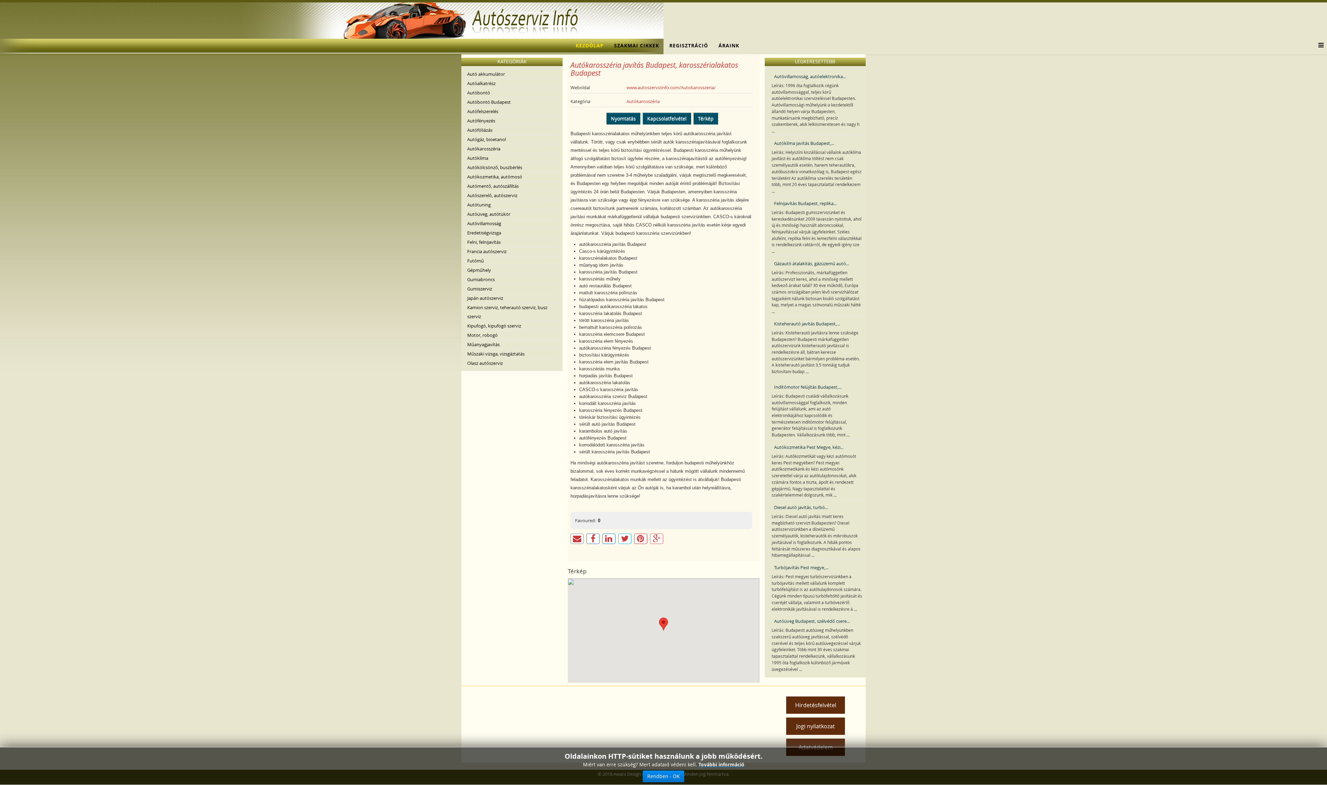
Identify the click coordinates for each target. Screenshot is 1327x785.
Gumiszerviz (479, 289)
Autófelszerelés (482, 111)
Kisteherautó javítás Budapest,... (807, 324)
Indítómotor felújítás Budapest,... (807, 387)
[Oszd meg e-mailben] (577, 539)
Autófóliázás (479, 130)
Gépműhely (479, 270)
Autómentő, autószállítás (493, 186)
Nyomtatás (623, 118)
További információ (721, 764)
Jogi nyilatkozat (815, 726)
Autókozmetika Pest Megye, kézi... (809, 447)
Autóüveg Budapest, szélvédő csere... (812, 621)
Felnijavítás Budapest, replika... (805, 203)
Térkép (706, 118)
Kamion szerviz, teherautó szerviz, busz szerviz (507, 312)
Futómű (475, 261)
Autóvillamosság (484, 223)
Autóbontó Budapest (489, 102)
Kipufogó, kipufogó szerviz (494, 326)
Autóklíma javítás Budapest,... (804, 143)
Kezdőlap (590, 45)
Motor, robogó (482, 335)
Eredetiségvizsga (484, 233)
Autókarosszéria (483, 149)
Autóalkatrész (481, 83)
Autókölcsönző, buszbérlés (494, 167)
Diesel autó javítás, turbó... (801, 507)
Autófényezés (481, 121)
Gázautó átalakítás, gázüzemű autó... (811, 263)
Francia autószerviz (487, 251)
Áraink (728, 45)
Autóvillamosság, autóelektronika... (810, 76)
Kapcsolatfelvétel (667, 118)
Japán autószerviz (485, 298)
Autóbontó (478, 93)
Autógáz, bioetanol (486, 139)
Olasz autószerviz (485, 363)
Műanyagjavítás (483, 344)
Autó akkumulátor (486, 74)
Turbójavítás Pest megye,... (801, 567)
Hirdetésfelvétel (815, 705)
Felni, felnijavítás (484, 242)
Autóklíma (477, 158)
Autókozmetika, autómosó (494, 177)
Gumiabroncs (481, 279)
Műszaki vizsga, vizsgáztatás (496, 354)
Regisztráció (688, 45)
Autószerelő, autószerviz (492, 195)
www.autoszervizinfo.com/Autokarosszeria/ (671, 87)
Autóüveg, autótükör (488, 214)
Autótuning (479, 205)
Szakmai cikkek (636, 45)
